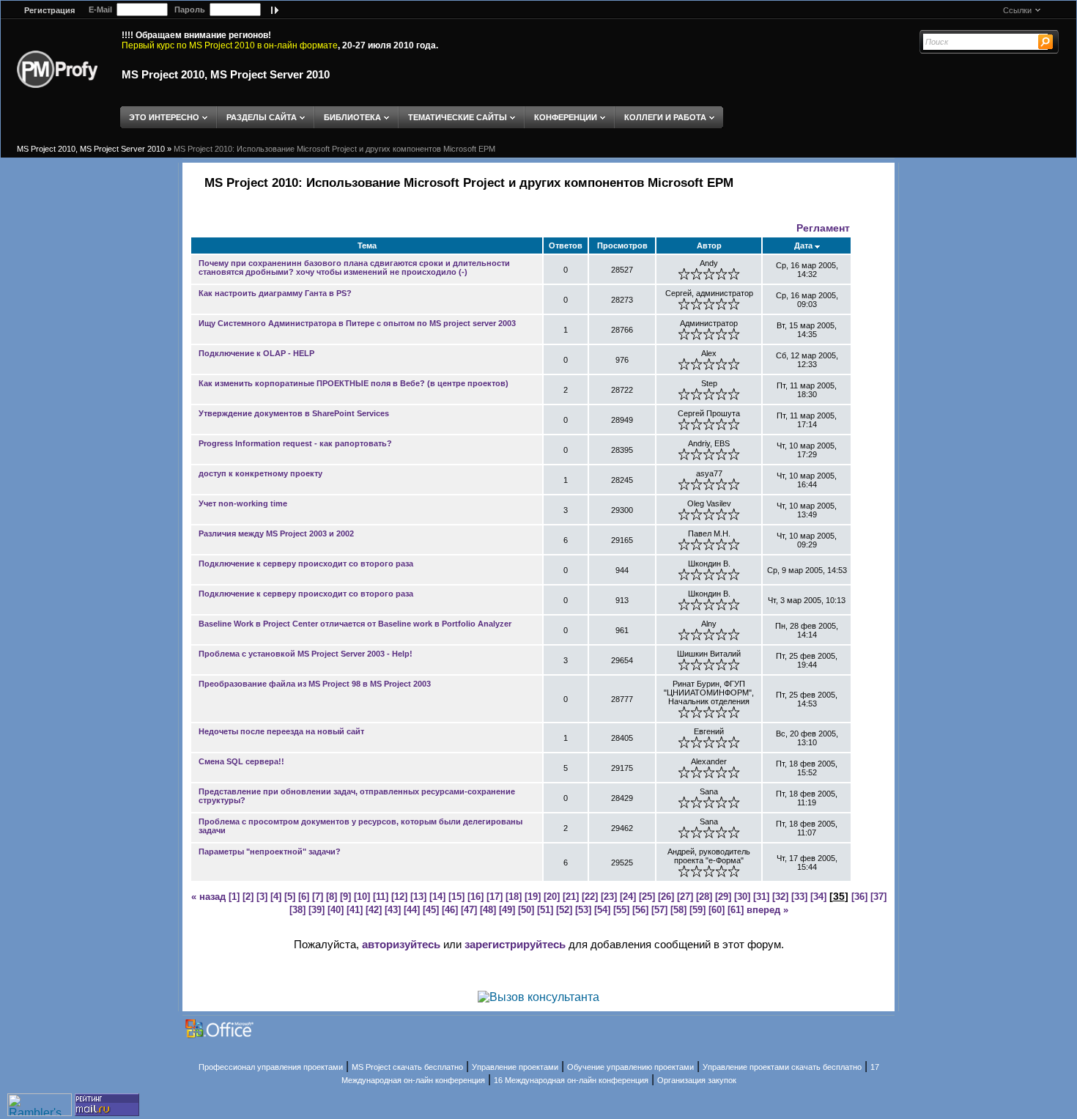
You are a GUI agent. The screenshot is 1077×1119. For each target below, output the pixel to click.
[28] (704, 896)
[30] (742, 896)
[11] (380, 896)
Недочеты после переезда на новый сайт (281, 731)
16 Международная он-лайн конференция (571, 1080)
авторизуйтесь (401, 944)
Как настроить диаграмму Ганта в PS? (275, 293)
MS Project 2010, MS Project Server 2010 (226, 74)
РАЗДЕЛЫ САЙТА (261, 117)
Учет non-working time (243, 503)
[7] (317, 896)
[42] (374, 909)
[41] (355, 909)
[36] (859, 896)
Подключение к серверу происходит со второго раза (306, 563)
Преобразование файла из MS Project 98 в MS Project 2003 (315, 683)
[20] (552, 896)
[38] (297, 909)
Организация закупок (696, 1080)
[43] (393, 909)
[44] (412, 909)
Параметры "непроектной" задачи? (270, 851)
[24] (628, 896)
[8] (331, 896)
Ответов (565, 245)
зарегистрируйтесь (515, 944)
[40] (335, 909)
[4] (275, 896)
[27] (685, 896)
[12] (399, 896)
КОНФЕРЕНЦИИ (565, 117)
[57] (659, 909)
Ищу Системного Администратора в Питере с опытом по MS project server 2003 (357, 323)
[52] (564, 909)
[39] (316, 909)
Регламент (823, 228)
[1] (234, 896)
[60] (716, 909)
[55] (621, 909)
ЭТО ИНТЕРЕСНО (164, 117)
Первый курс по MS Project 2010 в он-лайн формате (230, 45)
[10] (362, 896)
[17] (494, 896)
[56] (640, 909)
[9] (345, 896)
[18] (514, 896)
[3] (261, 896)
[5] (289, 896)
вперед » (767, 909)
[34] (818, 896)
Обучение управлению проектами (630, 1067)
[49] (507, 909)
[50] (526, 909)
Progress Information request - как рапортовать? (295, 443)
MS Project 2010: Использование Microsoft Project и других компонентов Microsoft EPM (334, 148)
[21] (571, 896)
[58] (678, 909)
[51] (545, 909)
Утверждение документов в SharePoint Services (294, 413)
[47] (469, 909)
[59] (697, 909)
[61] (736, 909)
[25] (647, 896)
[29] (723, 896)
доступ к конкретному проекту (260, 473)
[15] (456, 896)
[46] (450, 909)
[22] (590, 896)
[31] (761, 896)
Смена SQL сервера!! (241, 761)
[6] (303, 896)
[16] (475, 896)
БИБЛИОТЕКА (352, 117)
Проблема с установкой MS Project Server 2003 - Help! (305, 653)
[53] (583, 909)
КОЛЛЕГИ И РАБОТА (665, 117)
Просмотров (622, 245)
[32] (780, 896)
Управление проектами (515, 1067)
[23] (609, 896)
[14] (437, 896)
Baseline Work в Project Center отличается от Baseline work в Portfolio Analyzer (355, 623)
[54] (602, 909)
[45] (431, 909)
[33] (799, 896)
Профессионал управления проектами (271, 1067)
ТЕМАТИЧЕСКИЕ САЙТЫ (457, 117)
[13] (418, 896)
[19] (533, 896)
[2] (248, 896)
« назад (208, 896)
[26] (666, 896)
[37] (878, 896)
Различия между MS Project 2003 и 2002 (276, 533)
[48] (488, 909)
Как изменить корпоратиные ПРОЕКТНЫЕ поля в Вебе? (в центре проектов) (353, 383)
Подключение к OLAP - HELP (256, 353)
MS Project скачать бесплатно (407, 1067)
